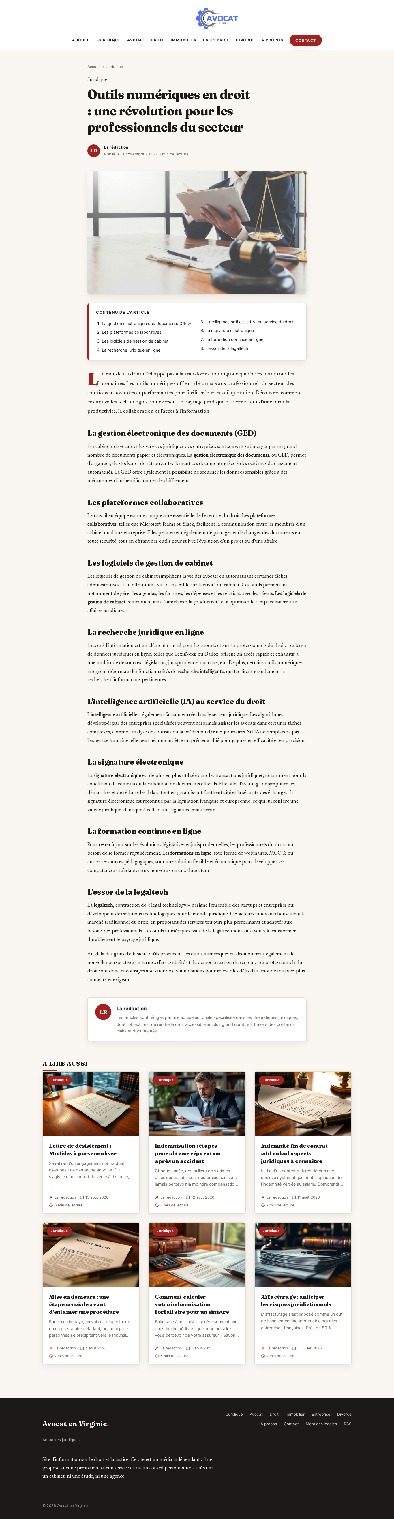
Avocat (136, 40)
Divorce (245, 40)
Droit (157, 40)
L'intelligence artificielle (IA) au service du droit (249, 321)
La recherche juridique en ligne (131, 350)
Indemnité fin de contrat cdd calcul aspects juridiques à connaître (294, 1153)
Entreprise (216, 40)
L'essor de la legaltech (226, 348)
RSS (348, 1424)
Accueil (81, 40)
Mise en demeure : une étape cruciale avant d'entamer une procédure (84, 1304)
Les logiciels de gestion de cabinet (135, 341)
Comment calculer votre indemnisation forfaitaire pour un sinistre (192, 1304)
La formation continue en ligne (234, 339)
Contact (305, 40)
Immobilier (184, 40)
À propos (272, 40)
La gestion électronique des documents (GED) (146, 323)
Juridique (109, 40)
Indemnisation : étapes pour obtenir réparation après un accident (188, 1153)
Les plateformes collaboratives (132, 332)
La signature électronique (229, 330)
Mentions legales (321, 1424)
